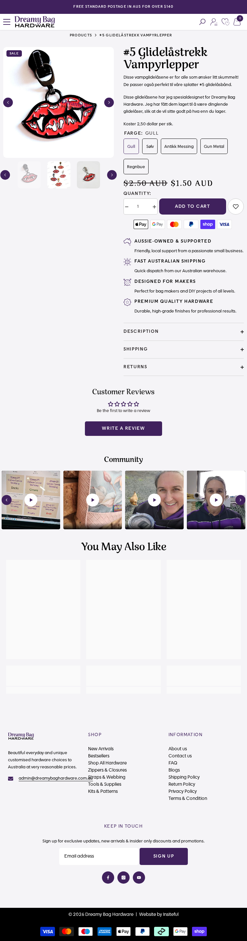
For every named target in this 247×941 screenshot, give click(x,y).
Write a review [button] (123, 428)
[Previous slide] (7, 500)
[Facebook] (108, 877)
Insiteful (170, 914)
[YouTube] (139, 877)
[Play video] (30, 500)
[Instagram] (123, 877)
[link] (236, 206)
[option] (58, 102)
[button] (8, 102)
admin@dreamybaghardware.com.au (56, 778)
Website (147, 914)
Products (81, 35)
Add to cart (192, 206)
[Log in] (213, 21)
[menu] (6, 22)
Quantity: (137, 194)
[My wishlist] (225, 21)
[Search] (202, 22)
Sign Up (163, 856)
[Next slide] (240, 500)
